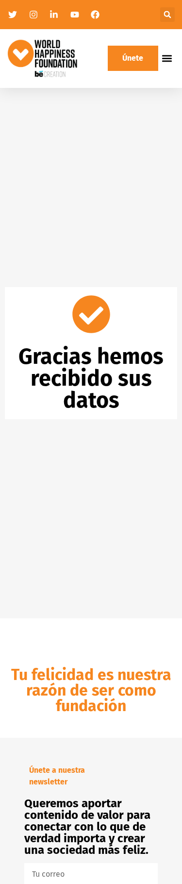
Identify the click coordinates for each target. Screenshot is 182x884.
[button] (167, 14)
